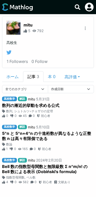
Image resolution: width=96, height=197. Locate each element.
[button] (72, 76)
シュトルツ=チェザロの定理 (33, 111)
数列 (9, 111)
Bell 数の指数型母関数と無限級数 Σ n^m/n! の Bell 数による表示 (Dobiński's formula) (45, 169)
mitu (28, 24)
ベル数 (31, 177)
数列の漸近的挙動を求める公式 (30, 105)
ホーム (12, 76)
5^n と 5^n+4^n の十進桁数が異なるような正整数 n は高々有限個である (46, 136)
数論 (9, 144)
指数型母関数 (15, 177)
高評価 (71, 76)
